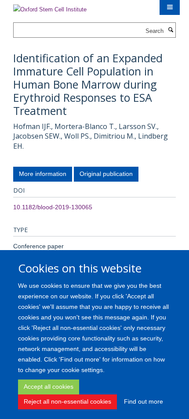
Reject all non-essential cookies (67, 401)
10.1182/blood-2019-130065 (52, 207)
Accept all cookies (48, 386)
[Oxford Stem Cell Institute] (50, 7)
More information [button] (42, 173)
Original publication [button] (106, 173)
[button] (170, 7)
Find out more (143, 401)
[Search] (170, 30)
